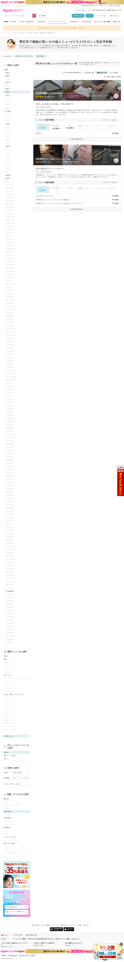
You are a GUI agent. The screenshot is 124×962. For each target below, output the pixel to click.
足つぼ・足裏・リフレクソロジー (14, 694)
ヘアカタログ (73, 21)
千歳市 (7, 146)
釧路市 (7, 89)
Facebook (85, 925)
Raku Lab (116, 21)
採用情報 (32, 955)
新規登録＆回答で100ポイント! (90, 5)
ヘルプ (89, 10)
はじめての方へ (80, 10)
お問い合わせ (63, 925)
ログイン (89, 15)
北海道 (31, 33)
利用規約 (47, 925)
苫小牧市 (8, 111)
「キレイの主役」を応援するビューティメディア (14, 943)
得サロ (6, 759)
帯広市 (36, 33)
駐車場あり (7, 827)
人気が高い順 (89, 72)
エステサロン (41, 21)
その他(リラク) (23, 33)
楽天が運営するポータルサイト (74, 943)
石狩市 (7, 178)
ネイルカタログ (86, 21)
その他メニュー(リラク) (32, 45)
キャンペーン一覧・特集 (102, 21)
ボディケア (7, 675)
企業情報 (3, 955)
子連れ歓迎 (7, 818)
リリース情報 (77, 925)
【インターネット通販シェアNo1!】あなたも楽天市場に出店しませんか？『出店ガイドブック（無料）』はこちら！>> (46, 939)
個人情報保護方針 (12, 955)
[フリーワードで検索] (34, 16)
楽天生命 (111, 5)
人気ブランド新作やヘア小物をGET (44, 943)
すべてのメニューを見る (109, 120)
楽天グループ (103, 5)
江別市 (7, 124)
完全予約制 (43, 33)
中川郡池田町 (9, 591)
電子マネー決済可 (9, 843)
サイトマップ (55, 925)
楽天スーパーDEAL (10, 755)
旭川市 (7, 82)
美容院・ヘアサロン (10, 21)
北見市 (7, 95)
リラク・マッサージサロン (57, 21)
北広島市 (8, 175)
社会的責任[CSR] (24, 955)
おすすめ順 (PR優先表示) (72, 72)
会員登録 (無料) (78, 15)
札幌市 (7, 73)
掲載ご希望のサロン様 (114, 10)
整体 (5, 659)
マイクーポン (102, 15)
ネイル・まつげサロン (27, 21)
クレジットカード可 (10, 837)
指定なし (6, 656)
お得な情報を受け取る (99, 10)
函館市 (7, 76)
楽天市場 (117, 5)
